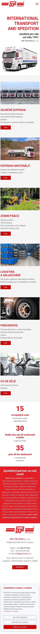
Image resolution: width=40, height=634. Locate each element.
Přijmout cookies (20, 627)
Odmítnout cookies (20, 622)
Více (5, 127)
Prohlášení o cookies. (11, 611)
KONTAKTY (20, 567)
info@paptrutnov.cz (23, 553)
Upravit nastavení (20, 617)
